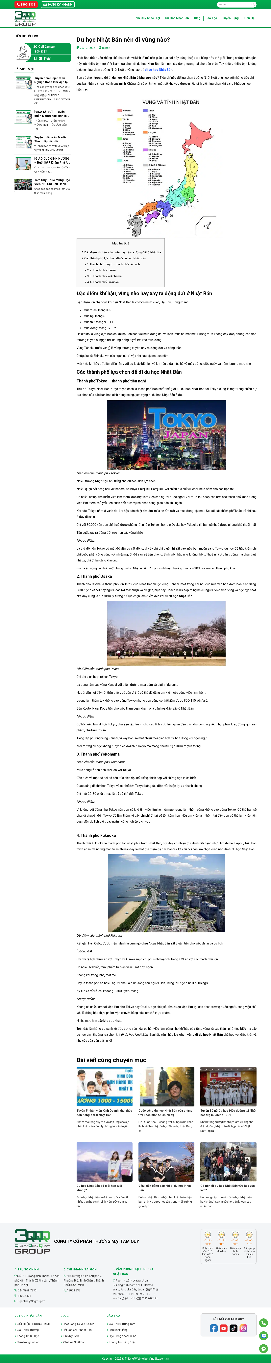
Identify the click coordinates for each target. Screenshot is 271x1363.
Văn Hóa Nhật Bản (74, 1342)
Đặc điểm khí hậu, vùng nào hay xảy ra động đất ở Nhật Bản (122, 252)
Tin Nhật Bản (71, 1336)
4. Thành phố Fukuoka (102, 282)
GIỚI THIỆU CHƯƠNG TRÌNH (33, 1324)
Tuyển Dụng (230, 18)
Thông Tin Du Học (28, 1336)
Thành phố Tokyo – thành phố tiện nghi (112, 264)
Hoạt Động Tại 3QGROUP (78, 1324)
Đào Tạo (211, 18)
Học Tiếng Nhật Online (122, 1336)
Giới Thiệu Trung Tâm (122, 1324)
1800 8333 (28, 4)
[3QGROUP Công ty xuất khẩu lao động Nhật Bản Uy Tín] (34, 18)
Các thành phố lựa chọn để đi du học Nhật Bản (114, 258)
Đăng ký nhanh (59, 4)
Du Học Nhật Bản (177, 18)
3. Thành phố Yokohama (103, 276)
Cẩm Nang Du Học (28, 1342)
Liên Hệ (249, 18)
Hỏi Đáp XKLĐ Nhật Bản (77, 1329)
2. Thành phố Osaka (100, 270)
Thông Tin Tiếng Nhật (122, 1342)
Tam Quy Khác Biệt (147, 18)
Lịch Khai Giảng (118, 1329)
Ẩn (126, 243)
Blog (197, 18)
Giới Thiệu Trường (28, 1329)
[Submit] (253, 4)
